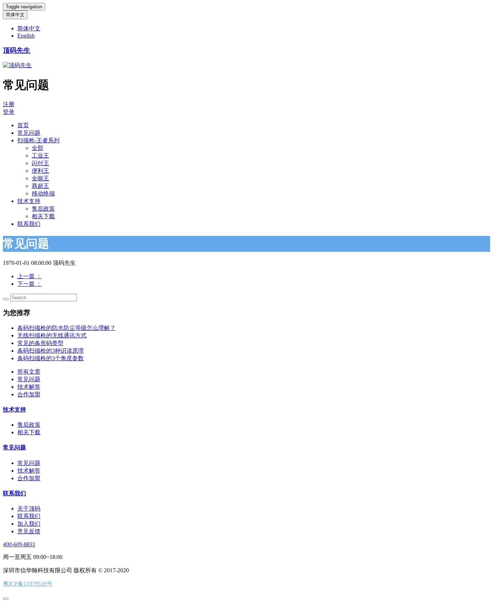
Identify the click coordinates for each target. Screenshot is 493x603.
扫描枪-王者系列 (38, 140)
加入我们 (28, 524)
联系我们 (28, 224)
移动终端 (43, 193)
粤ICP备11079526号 (27, 584)
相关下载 (43, 216)
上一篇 (29, 276)
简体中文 (15, 14)
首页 (23, 125)
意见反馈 (28, 531)
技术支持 (28, 201)
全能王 (40, 178)
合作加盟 (28, 394)
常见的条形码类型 (40, 343)
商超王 (40, 186)
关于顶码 (28, 508)
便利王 (40, 171)
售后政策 (43, 209)
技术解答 (28, 387)
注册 (8, 104)
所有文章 (28, 372)
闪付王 (40, 163)
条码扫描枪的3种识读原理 (50, 351)
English (26, 36)
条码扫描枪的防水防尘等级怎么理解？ (66, 328)
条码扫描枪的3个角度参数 (50, 358)
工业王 (40, 155)
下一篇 (29, 284)
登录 (8, 112)
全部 (37, 148)
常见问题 (28, 133)
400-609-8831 (19, 544)
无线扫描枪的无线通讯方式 (52, 335)
